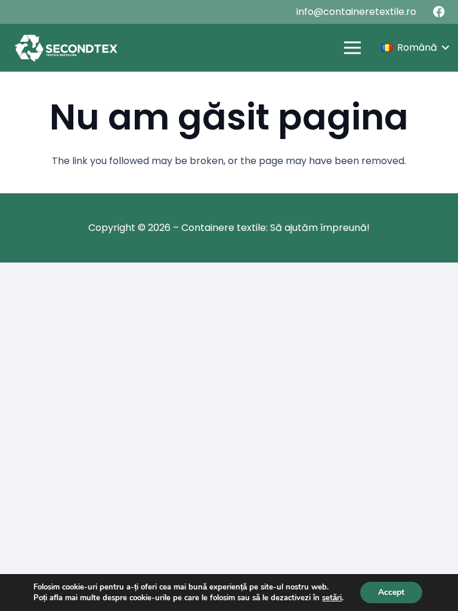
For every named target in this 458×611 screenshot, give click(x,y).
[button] (415, 47)
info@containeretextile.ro (356, 11)
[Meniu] (352, 48)
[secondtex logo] (66, 48)
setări (332, 598)
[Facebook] (438, 11)
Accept (391, 592)
